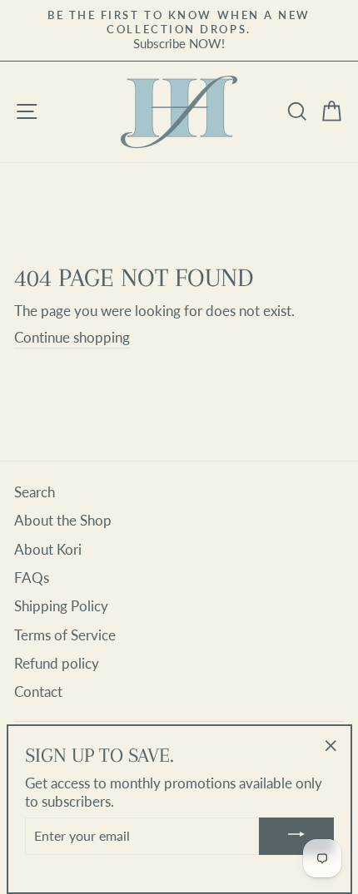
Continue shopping (72, 337)
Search (34, 492)
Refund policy (56, 663)
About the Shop (63, 520)
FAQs (31, 577)
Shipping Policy (61, 606)
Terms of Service (65, 635)
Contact (38, 691)
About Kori (48, 549)
